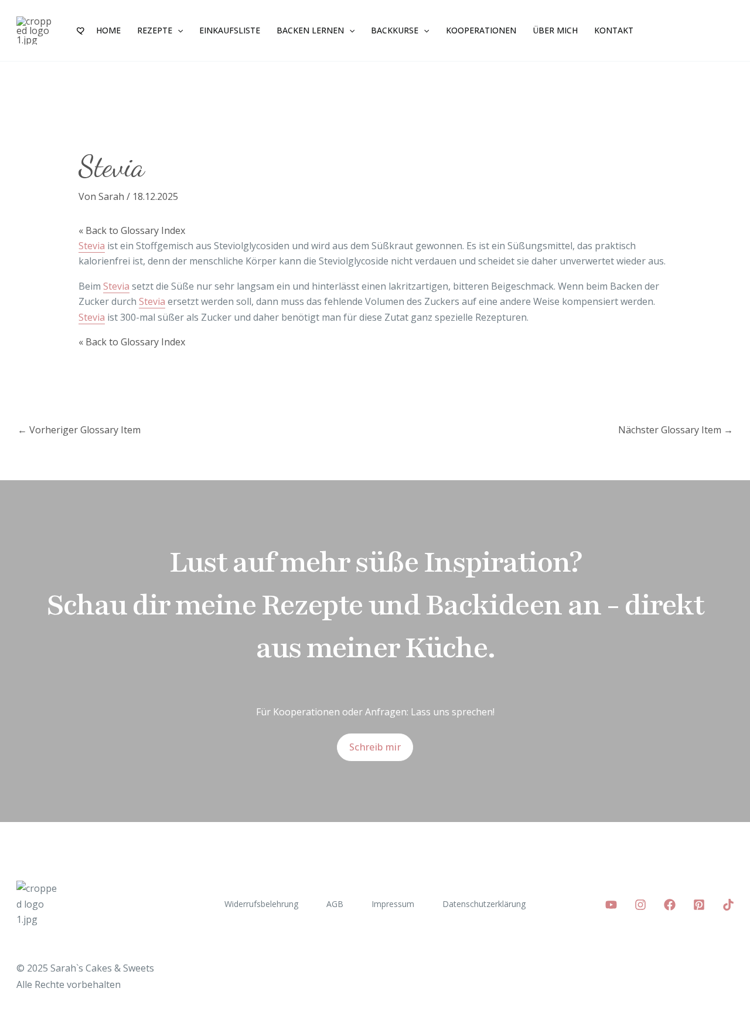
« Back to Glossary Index (132, 230)
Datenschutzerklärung (484, 903)
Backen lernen (310, 30)
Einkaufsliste (229, 30)
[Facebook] (670, 905)
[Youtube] (611, 905)
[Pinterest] (699, 905)
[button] (177, 30)
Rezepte (154, 30)
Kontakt (613, 30)
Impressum (392, 903)
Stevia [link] (92, 245)
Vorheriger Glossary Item (79, 429)
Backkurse (394, 30)
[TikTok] (728, 905)
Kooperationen (481, 30)
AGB (334, 903)
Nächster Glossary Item (675, 429)
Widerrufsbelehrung (261, 903)
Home (108, 30)
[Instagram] (640, 905)
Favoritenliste (81, 30)
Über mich (555, 30)
